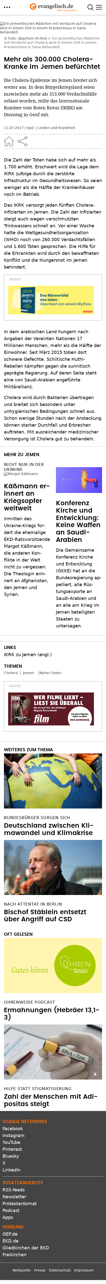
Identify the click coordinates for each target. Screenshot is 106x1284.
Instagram (13, 1135)
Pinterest (12, 1149)
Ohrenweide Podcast (29, 1002)
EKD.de (10, 1240)
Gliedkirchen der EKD (25, 1247)
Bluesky (10, 1156)
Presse (40, 1270)
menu (7, 7)
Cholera (11, 673)
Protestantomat (19, 1203)
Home (9, 141)
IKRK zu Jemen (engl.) (28, 654)
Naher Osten (50, 673)
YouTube (11, 1142)
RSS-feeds (13, 1189)
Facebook (12, 1128)
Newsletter (14, 1196)
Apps (7, 1217)
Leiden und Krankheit (56, 128)
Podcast (10, 1210)
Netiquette (22, 1270)
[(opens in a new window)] (51, 300)
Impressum (84, 1270)
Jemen (28, 673)
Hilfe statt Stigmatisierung (37, 1088)
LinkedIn (11, 1169)
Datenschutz (60, 1270)
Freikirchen (14, 1254)
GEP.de (10, 1234)
